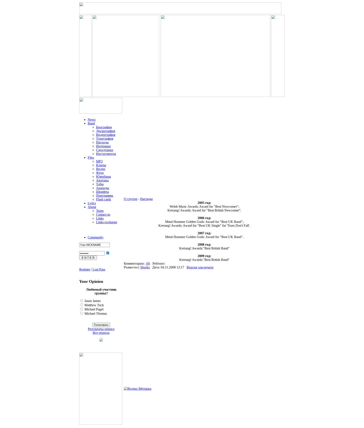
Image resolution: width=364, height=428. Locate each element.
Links (100, 218)
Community (95, 237)
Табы (100, 184)
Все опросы (101, 333)
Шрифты (102, 192)
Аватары (102, 180)
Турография (104, 138)
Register (84, 269)
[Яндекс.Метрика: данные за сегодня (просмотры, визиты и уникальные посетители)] (137, 389)
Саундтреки (104, 150)
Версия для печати (200, 267)
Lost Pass (98, 269)
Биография (104, 127)
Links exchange (106, 222)
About (92, 207)
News (91, 119)
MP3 (99, 161)
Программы (104, 195)
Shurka (145, 267)
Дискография (105, 131)
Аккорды (102, 188)
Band (91, 123)
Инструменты (106, 154)
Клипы (101, 165)
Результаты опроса (101, 329)
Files (91, 157)
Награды (102, 142)
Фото (100, 173)
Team (99, 211)
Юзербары (103, 176)
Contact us (103, 214)
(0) (147, 263)
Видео (100, 169)
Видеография (105, 135)
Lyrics (92, 203)
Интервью (103, 146)
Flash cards (103, 199)
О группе (130, 199)
